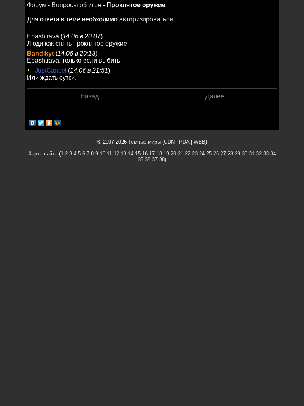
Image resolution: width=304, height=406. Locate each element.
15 (138, 154)
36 (147, 160)
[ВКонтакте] (32, 123)
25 (209, 154)
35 (140, 160)
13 (123, 154)
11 (109, 154)
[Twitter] (41, 123)
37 (155, 160)
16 (145, 154)
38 (162, 160)
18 (159, 154)
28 (230, 154)
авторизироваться (146, 19)
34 (273, 154)
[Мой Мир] (57, 123)
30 (244, 154)
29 (237, 154)
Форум (36, 5)
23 (195, 154)
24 (202, 154)
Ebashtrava (43, 36)
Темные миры (144, 142)
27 (223, 154)
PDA (184, 142)
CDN (169, 142)
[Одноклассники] (49, 123)
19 (166, 154)
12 (116, 154)
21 (180, 154)
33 (266, 154)
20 (173, 154)
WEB (199, 142)
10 (102, 154)
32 (259, 154)
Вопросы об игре (76, 5)
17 (152, 154)
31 (252, 154)
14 (130, 154)
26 (216, 154)
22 (187, 154)
